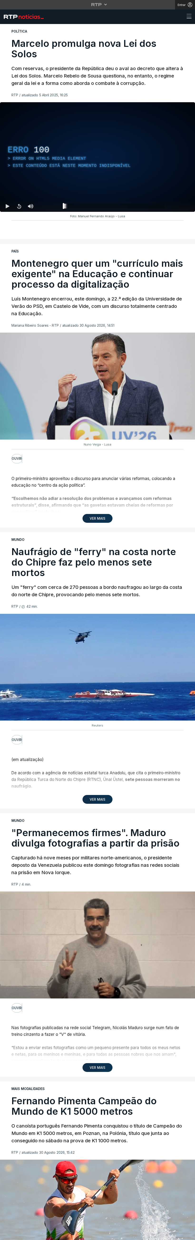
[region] (97, 157)
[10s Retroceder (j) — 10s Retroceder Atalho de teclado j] (19, 206)
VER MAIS (97, 518)
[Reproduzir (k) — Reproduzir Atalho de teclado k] (7, 206)
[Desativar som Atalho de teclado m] (30, 206)
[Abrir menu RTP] (97, 4)
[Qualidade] (176, 206)
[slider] (114, 207)
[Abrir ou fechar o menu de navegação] (187, 17)
